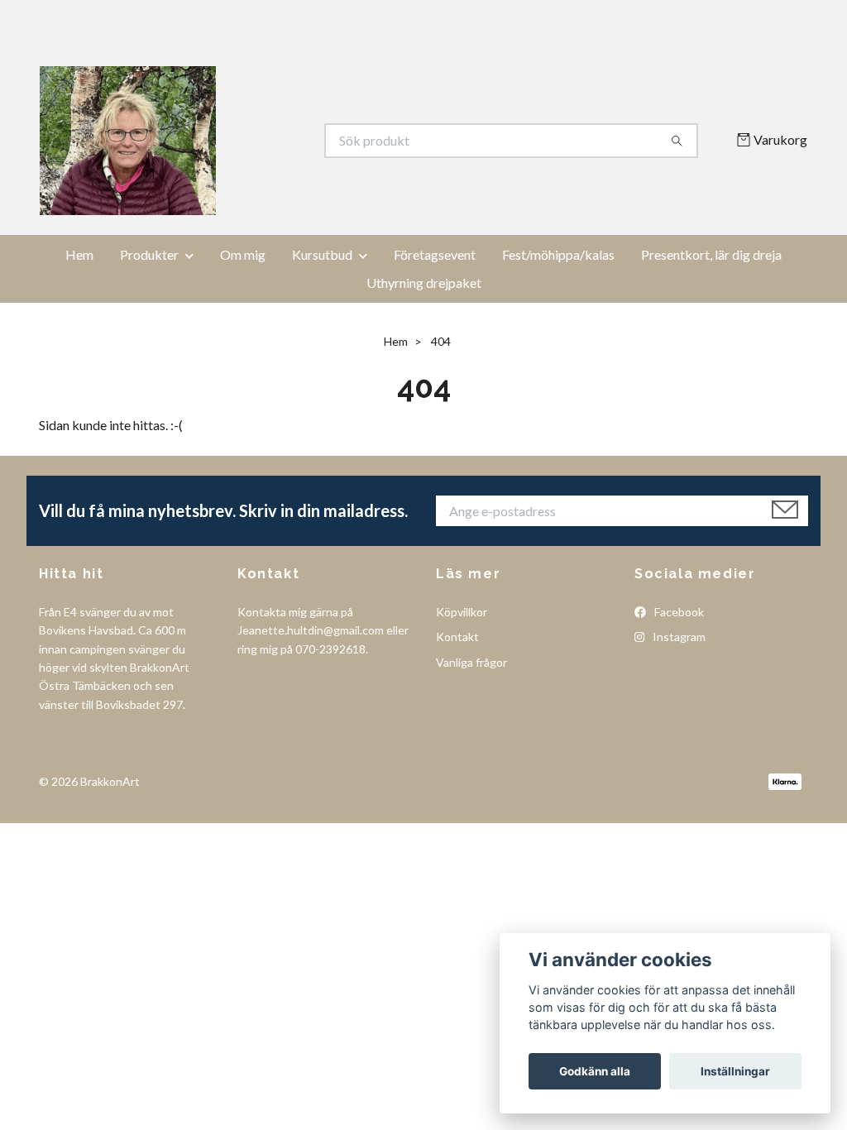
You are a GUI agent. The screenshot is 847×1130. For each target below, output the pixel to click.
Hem (79, 254)
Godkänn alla (594, 1071)
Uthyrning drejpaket (423, 282)
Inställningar (735, 1071)
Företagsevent (435, 254)
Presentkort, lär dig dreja (711, 254)
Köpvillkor (461, 612)
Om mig (243, 254)
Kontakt (457, 637)
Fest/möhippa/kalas (558, 254)
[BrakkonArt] (232, 140)
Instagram (678, 637)
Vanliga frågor (471, 662)
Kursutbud (322, 254)
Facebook (678, 612)
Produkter (149, 254)
